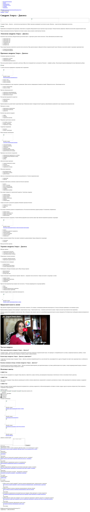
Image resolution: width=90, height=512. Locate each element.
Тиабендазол (3, 477)
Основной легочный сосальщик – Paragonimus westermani (13, 472)
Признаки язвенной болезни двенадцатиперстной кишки (16, 227)
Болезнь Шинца (9, 435)
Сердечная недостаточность (12, 417)
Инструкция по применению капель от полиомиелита (13, 463)
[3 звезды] (12, 391)
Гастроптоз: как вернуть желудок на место (15, 426)
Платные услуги (7, 5)
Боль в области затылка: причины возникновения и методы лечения (18, 489)
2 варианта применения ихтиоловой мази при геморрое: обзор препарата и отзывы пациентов (24, 494)
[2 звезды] (7, 391)
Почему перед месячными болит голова (12, 301)
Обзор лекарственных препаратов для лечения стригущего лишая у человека (18, 468)
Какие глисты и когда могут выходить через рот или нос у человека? (16, 458)
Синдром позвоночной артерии (10, 142)
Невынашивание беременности (10, 77)
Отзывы (5, 6)
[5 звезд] (22, 391)
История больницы (7, 1)
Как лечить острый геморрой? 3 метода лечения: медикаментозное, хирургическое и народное (24, 484)
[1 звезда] (3, 391)
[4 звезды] (17, 391)
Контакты (5, 7)
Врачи (4, 2)
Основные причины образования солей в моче (13, 503)
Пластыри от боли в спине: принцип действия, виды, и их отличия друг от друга (19, 449)
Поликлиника (6, 4)
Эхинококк (3, 453)
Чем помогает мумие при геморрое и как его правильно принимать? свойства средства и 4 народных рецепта (28, 499)
